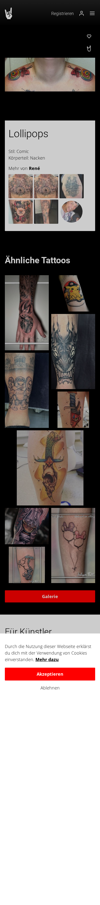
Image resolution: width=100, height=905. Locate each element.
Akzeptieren (50, 674)
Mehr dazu (47, 659)
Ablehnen (50, 687)
